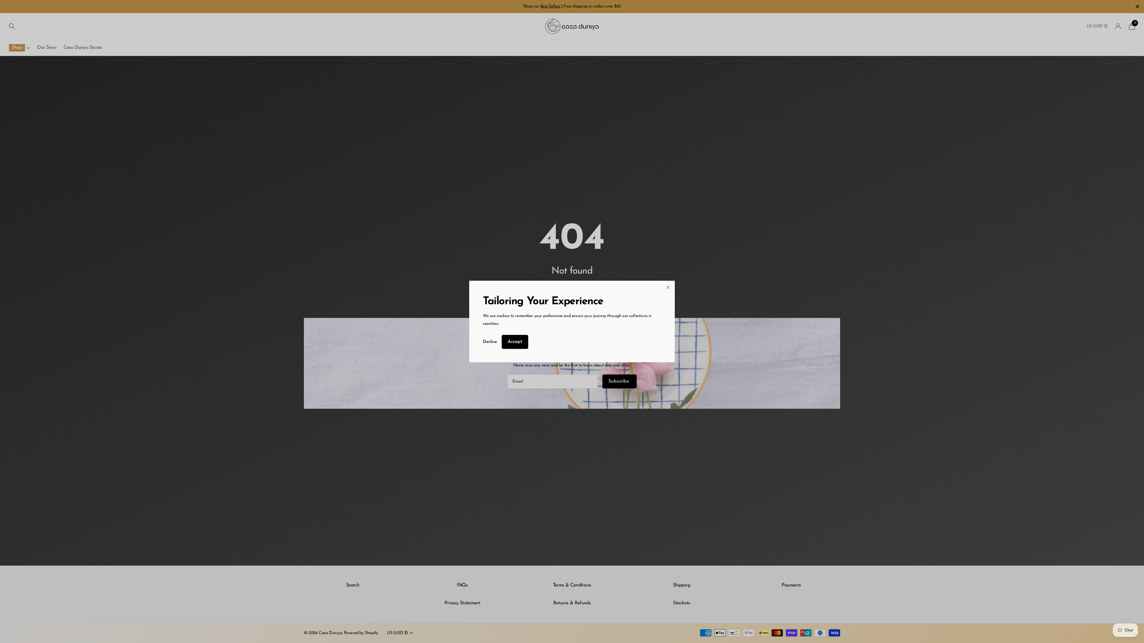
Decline (490, 342)
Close (668, 287)
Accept (515, 341)
